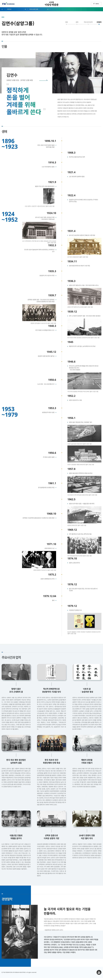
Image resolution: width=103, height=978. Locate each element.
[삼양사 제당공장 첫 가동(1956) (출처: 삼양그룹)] (16, 811)
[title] (51, 3)
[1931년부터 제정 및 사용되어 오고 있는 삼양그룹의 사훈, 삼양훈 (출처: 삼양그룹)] (86, 665)
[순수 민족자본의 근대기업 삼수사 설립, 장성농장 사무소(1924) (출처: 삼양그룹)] (39, 230)
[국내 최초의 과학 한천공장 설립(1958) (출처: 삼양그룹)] (84, 484)
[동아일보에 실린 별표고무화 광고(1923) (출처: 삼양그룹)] (51, 665)
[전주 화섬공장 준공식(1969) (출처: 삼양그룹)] (84, 545)
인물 (66, 22)
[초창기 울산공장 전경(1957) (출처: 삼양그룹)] (84, 433)
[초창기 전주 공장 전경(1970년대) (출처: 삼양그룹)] (51, 811)
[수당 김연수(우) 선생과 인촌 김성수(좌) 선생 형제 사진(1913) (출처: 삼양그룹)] (16, 665)
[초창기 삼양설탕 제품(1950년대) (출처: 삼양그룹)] (84, 453)
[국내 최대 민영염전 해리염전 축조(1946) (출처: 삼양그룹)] (84, 380)
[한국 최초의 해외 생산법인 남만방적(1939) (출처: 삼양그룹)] (84, 327)
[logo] (8, 3)
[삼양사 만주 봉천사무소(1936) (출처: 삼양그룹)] (84, 296)
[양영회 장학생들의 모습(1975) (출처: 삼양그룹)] (39, 312)
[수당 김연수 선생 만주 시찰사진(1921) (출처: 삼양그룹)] (48, 196)
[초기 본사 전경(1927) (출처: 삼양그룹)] (84, 246)
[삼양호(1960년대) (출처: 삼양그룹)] (84, 514)
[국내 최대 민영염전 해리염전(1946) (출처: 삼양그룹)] (86, 736)
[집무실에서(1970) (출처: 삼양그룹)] (86, 811)
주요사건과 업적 (88, 22)
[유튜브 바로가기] (99, 972)
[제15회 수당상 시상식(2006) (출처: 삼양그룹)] (51, 736)
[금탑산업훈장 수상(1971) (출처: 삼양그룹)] (39, 559)
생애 (77, 22)
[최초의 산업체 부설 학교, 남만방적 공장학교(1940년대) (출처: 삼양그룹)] (16, 736)
